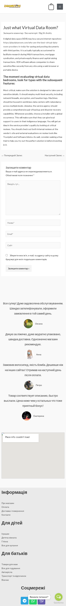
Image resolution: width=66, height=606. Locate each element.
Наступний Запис (55, 155)
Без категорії (31, 33)
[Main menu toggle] (60, 7)
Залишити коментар (13, 33)
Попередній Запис (11, 155)
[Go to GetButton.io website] (59, 603)
